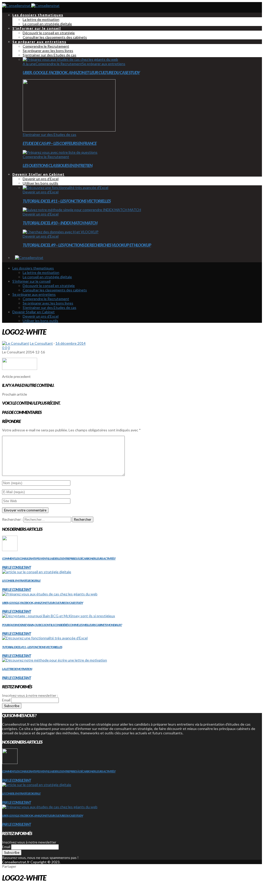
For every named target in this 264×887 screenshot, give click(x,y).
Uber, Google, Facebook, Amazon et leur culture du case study (81, 72)
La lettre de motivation (17, 669)
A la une (29, 64)
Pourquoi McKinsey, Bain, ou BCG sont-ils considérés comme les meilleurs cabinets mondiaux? (62, 625)
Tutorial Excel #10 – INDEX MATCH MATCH (60, 222)
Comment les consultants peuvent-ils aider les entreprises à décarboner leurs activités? (59, 558)
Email (6, 700)
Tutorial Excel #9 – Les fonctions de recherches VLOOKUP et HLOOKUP (87, 244)
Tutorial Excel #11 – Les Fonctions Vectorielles (67, 200)
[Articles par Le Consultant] (15, 343)
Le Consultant (41, 343)
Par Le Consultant (16, 567)
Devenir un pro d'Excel (41, 192)
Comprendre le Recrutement (59, 64)
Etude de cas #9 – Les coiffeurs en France (59, 143)
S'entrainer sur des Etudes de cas (49, 134)
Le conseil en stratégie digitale (21, 580)
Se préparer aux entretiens (103, 64)
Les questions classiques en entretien (57, 165)
